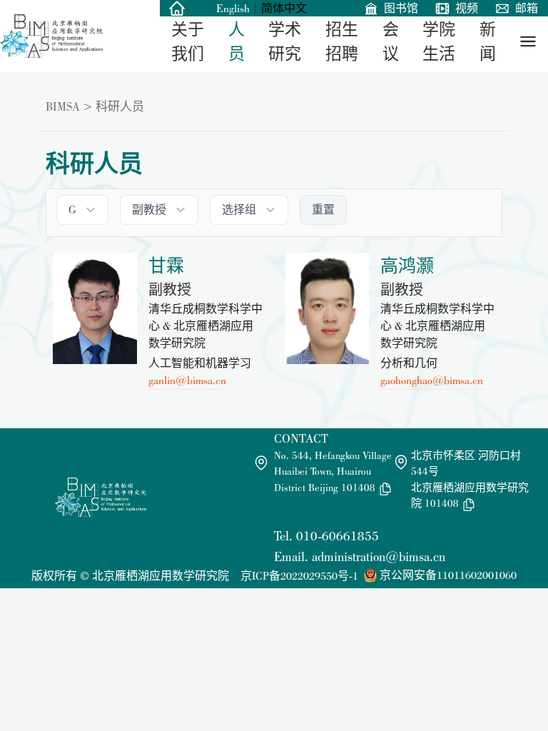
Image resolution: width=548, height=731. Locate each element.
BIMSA (63, 106)
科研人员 (120, 106)
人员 (236, 41)
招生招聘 (341, 41)
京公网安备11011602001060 (448, 575)
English (233, 8)
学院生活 (438, 41)
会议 (390, 41)
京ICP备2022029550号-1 (299, 576)
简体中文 (284, 8)
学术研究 (284, 41)
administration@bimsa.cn (378, 556)
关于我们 (187, 41)
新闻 (488, 41)
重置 (323, 209)
